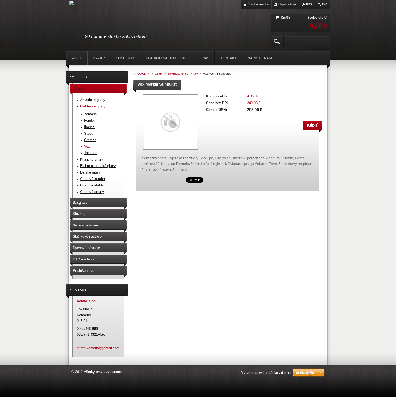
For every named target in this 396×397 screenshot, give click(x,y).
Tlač (324, 4)
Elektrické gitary (178, 73)
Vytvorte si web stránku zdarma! (266, 373)
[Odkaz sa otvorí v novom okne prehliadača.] (170, 150)
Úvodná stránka (258, 4)
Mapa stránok (287, 4)
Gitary (159, 73)
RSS (309, 4)
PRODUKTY (141, 73)
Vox (195, 73)
